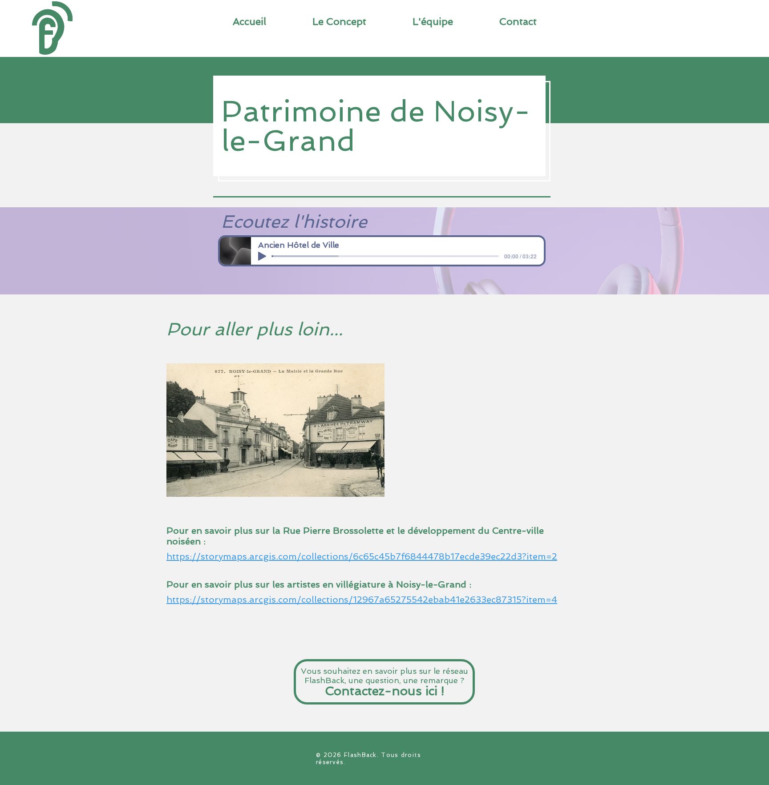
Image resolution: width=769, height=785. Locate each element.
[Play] (262, 256)
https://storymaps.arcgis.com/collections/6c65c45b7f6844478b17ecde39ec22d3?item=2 (361, 556)
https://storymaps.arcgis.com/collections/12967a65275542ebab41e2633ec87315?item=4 (361, 599)
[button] (518, 21)
